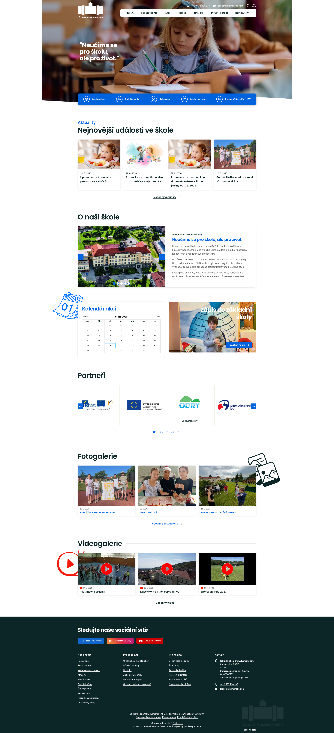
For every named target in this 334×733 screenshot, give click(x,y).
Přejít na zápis (237, 345)
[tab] (114, 283)
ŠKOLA (130, 13)
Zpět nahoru (249, 729)
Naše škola (83, 661)
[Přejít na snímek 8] (180, 432)
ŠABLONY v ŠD (149, 512)
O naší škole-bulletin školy (136, 661)
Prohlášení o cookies (187, 717)
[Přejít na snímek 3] (161, 432)
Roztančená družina (92, 591)
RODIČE (182, 13)
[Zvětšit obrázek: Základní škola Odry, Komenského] (121, 256)
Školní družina (85, 684)
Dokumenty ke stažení (180, 684)
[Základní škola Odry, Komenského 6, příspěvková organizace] (90, 10)
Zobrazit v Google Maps (231, 677)
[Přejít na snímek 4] (165, 432)
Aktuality (82, 675)
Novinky (127, 670)
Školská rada (84, 693)
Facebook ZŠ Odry (93, 641)
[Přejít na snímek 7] (176, 432)
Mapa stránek (169, 717)
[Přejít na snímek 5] (169, 432)
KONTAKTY (242, 13)
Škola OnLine (84, 665)
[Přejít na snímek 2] (158, 432)
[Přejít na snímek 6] (172, 432)
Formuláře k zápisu (132, 679)
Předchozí (86, 316)
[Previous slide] (81, 257)
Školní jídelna (84, 688)
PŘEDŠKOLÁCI (149, 13)
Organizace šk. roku (179, 661)
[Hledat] (248, 6)
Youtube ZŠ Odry (153, 641)
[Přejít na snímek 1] (154, 432)
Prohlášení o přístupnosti (148, 717)
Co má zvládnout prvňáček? (137, 684)
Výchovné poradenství (89, 670)
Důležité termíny (131, 665)
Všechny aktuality (164, 197)
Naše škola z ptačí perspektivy (159, 591)
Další (158, 316)
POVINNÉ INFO (219, 13)
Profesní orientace (178, 675)
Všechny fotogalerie (165, 523)
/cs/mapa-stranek (254, 6)
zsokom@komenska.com (230, 5)
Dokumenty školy (86, 702)
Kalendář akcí (84, 679)
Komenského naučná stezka (218, 512)
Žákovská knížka (177, 670)
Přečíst (99, 179)
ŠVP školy (174, 665)
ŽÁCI (167, 13)
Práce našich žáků (178, 679)
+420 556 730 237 (200, 5)
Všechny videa (165, 602)
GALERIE (199, 13)
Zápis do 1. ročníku (132, 675)
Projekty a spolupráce (89, 698)
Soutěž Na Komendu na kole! (98, 512)
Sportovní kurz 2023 (214, 591)
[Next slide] (162, 257)
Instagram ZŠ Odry (123, 641)
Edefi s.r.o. (178, 723)
